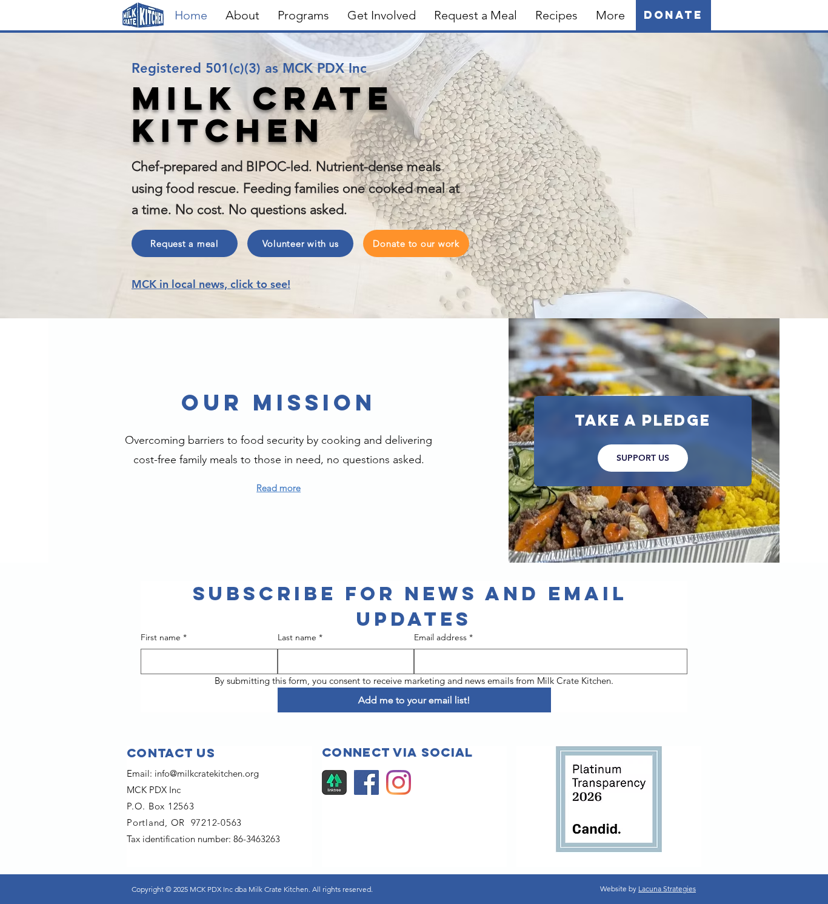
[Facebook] (366, 782)
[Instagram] (398, 782)
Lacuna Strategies (667, 888)
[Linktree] (334, 782)
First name (164, 637)
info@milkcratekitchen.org (207, 773)
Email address (443, 637)
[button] (242, 15)
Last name (300, 637)
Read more (278, 488)
